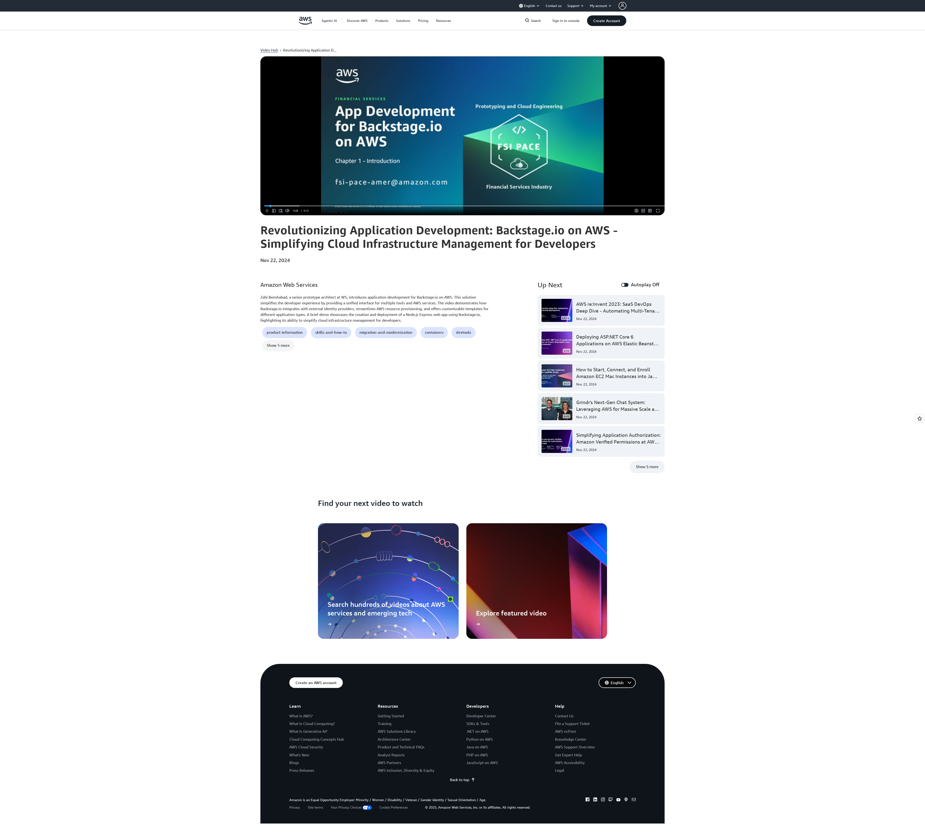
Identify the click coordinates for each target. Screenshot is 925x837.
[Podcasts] (626, 800)
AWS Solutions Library (397, 731)
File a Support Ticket (572, 723)
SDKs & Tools (477, 723)
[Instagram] (603, 800)
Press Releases (301, 770)
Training (384, 723)
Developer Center (481, 715)
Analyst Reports (391, 754)
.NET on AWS (477, 731)
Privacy (294, 807)
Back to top (459, 779)
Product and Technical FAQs (401, 747)
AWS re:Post (565, 731)
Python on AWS (479, 739)
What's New (299, 754)
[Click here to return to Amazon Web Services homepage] (305, 23)
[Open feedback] (919, 418)
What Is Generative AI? (308, 731)
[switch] (624, 285)
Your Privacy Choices (346, 807)
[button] (357, 20)
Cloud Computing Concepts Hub (316, 739)
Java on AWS (477, 747)
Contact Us (564, 715)
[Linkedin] (595, 800)
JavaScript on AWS (482, 762)
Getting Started (391, 715)
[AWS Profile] (622, 6)
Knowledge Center (570, 739)
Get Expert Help (568, 754)
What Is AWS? (301, 715)
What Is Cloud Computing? (312, 723)
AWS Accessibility (570, 762)
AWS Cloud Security (306, 747)
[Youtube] (618, 800)
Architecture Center (394, 739)
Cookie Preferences (393, 807)
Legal (559, 770)
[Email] (634, 800)
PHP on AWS (477, 754)
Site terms (315, 807)
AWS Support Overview (575, 747)
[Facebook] (587, 800)
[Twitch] (611, 800)
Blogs (294, 762)
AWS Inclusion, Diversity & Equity (406, 770)
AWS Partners (389, 762)
